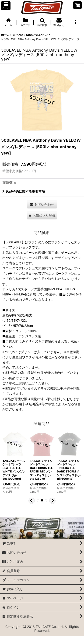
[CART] (77, 5)
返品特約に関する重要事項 (25, 191)
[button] (5, 5)
